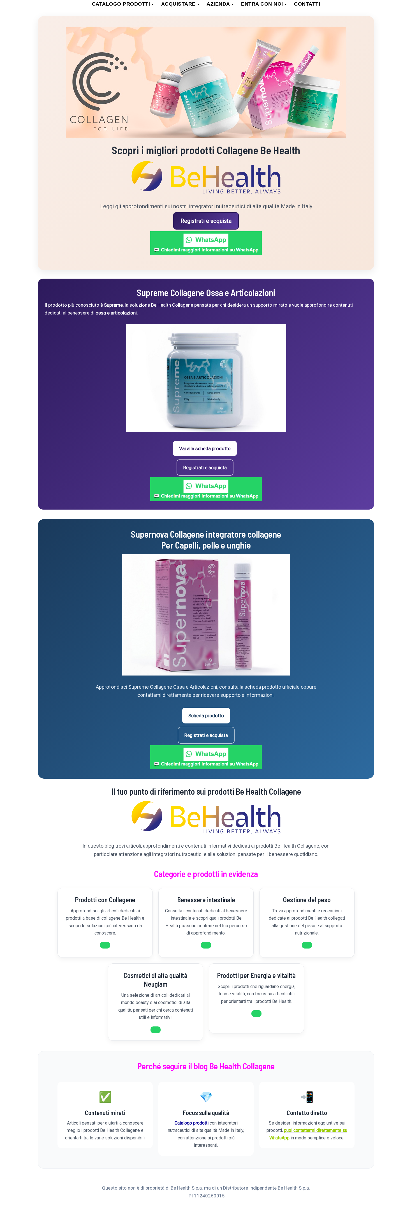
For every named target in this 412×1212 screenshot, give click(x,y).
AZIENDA (220, 4)
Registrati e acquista (206, 221)
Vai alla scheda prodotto (205, 448)
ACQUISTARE (180, 4)
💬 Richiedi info (105, 945)
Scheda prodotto (206, 715)
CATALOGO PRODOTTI (123, 4)
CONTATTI (307, 4)
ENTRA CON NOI (264, 4)
